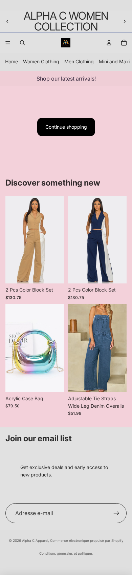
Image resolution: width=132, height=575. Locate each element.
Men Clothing (79, 61)
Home (11, 61)
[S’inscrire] (116, 513)
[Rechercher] (22, 42)
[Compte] (109, 42)
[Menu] (8, 42)
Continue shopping (66, 127)
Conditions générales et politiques (66, 553)
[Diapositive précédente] (7, 21)
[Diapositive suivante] (124, 21)
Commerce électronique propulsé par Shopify (87, 540)
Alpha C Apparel (35, 540)
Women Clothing (41, 61)
